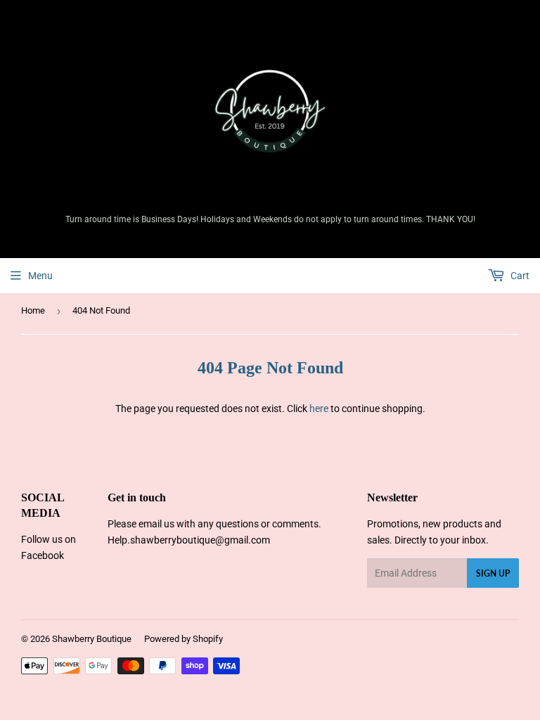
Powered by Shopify (183, 639)
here (318, 408)
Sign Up (493, 573)
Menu (40, 275)
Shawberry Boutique (91, 639)
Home (33, 310)
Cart (518, 275)
